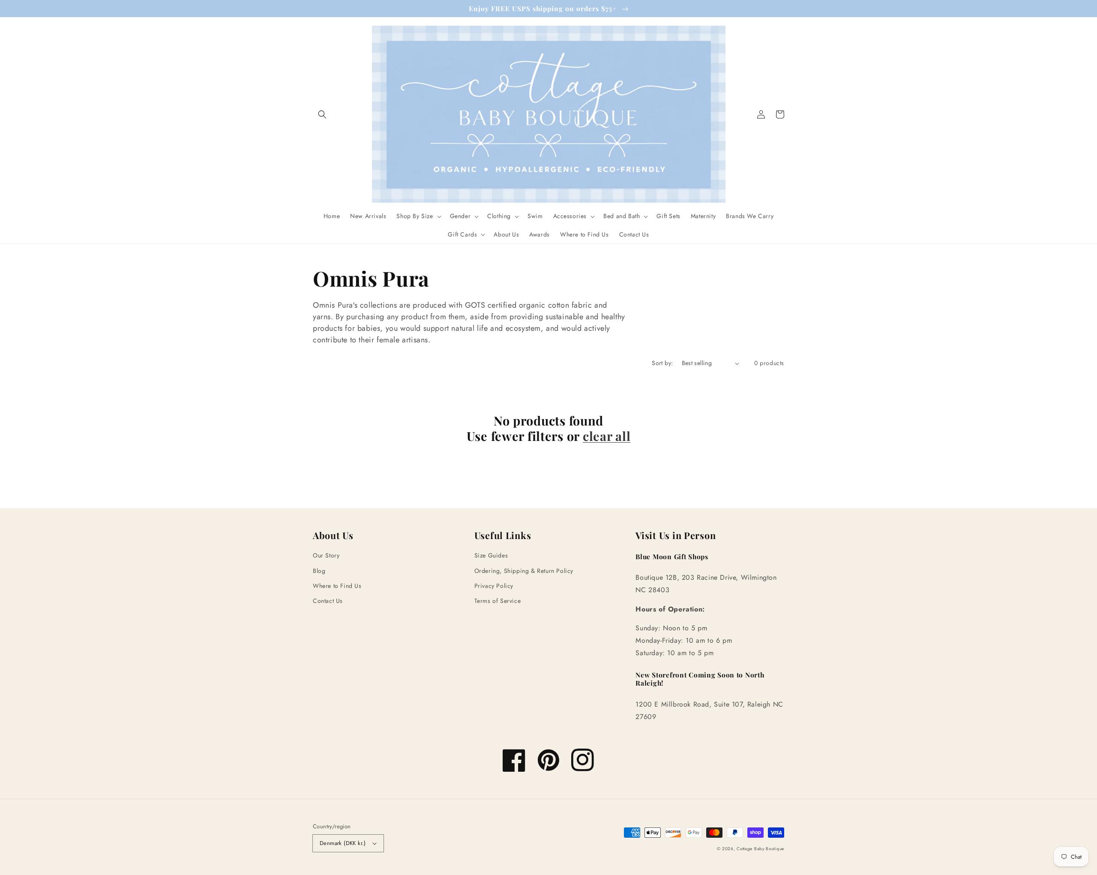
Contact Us (328, 600)
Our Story (326, 555)
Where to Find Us (337, 585)
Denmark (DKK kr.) (343, 843)
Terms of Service (497, 600)
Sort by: (662, 363)
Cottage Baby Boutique (760, 848)
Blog (319, 570)
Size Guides (491, 555)
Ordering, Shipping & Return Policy (523, 570)
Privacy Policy (493, 585)
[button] (322, 114)
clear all (606, 435)
